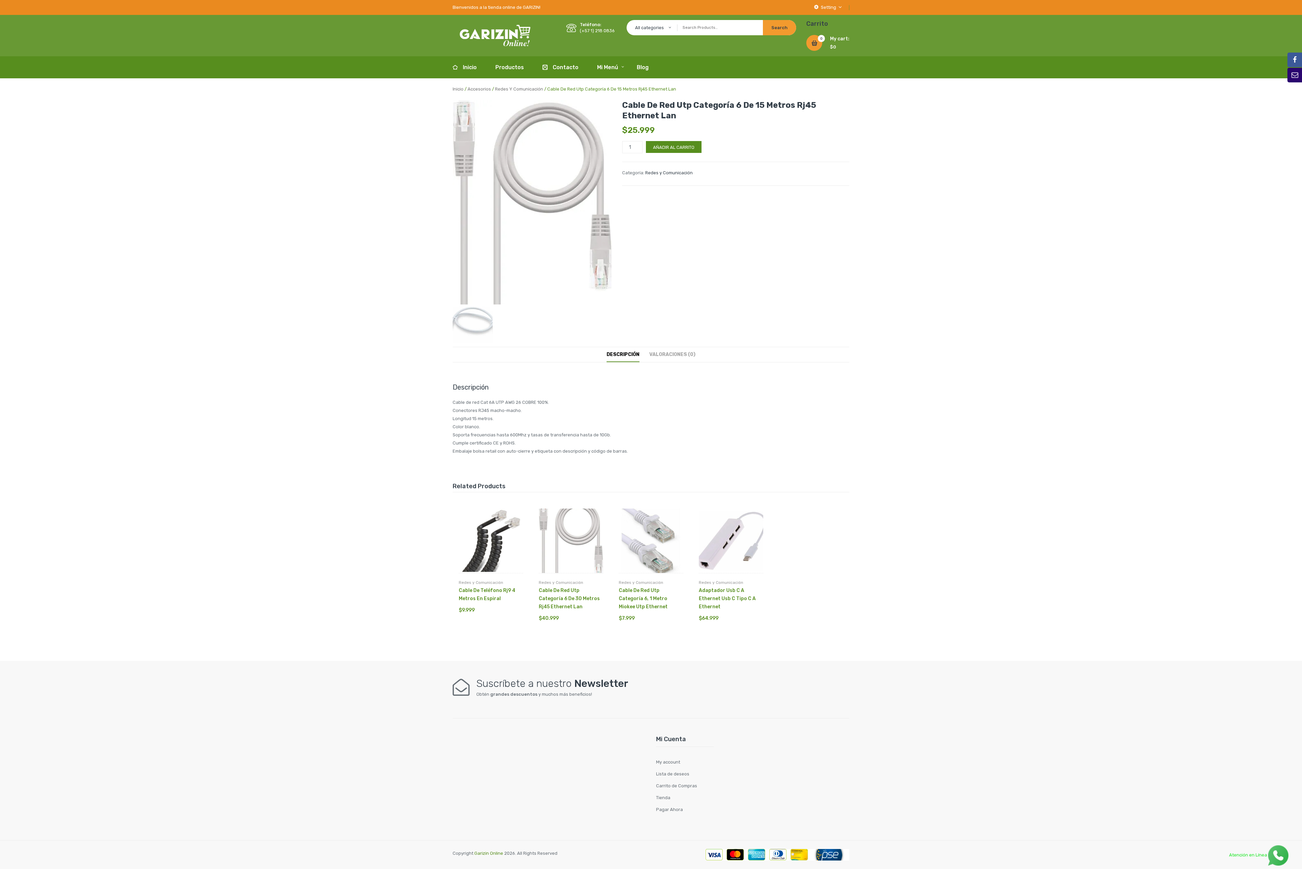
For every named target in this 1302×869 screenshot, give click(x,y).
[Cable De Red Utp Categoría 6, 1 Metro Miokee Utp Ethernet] (651, 541)
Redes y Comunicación (519, 89)
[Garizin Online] (495, 35)
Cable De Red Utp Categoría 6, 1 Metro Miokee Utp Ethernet (643, 599)
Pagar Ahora (669, 809)
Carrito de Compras (676, 785)
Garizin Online (488, 853)
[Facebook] (1294, 60)
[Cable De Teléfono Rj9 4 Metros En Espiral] (491, 541)
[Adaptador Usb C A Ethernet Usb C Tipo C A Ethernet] (731, 541)
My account (668, 762)
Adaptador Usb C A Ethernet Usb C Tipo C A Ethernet (727, 599)
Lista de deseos (672, 773)
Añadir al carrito (673, 147)
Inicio (458, 89)
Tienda (663, 797)
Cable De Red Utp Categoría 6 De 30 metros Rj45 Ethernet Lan (569, 599)
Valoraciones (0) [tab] (672, 354)
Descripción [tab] (623, 354)
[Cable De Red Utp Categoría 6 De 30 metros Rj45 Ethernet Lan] (571, 541)
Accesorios (479, 89)
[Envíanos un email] (1294, 75)
